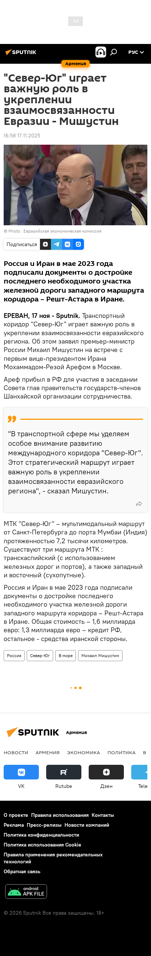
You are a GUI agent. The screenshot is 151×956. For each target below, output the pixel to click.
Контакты (103, 815)
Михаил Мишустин (100, 655)
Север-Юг (40, 655)
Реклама (14, 825)
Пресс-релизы (44, 825)
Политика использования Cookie (42, 844)
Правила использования (60, 815)
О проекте (16, 815)
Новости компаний (87, 825)
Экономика (83, 752)
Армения (48, 752)
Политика (121, 752)
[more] (139, 503)
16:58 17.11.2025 (22, 135)
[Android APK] (26, 892)
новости (16, 752)
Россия (14, 655)
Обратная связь (22, 871)
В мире (66, 655)
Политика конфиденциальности (41, 834)
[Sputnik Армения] (22, 55)
